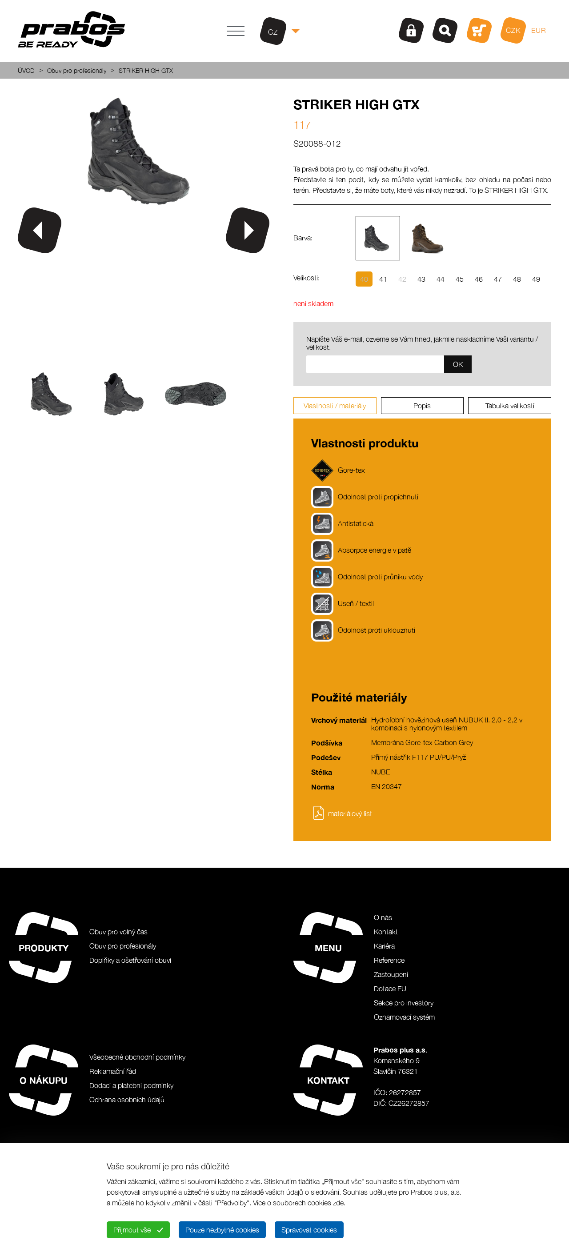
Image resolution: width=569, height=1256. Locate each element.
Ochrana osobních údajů (126, 1100)
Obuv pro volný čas (118, 932)
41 (383, 279)
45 (460, 279)
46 (479, 279)
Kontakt (386, 932)
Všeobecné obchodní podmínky (137, 1057)
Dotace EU (390, 989)
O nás (383, 917)
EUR (538, 30)
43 (421, 279)
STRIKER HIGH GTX (146, 70)
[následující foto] (247, 230)
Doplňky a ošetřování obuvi (130, 960)
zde (338, 1203)
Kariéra (384, 946)
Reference (389, 960)
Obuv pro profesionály (76, 70)
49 (536, 279)
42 (402, 279)
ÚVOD (26, 70)
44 (441, 279)
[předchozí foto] (39, 230)
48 (517, 279)
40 (364, 279)
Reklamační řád (112, 1071)
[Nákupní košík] (479, 30)
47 (498, 279)
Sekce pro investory (403, 1003)
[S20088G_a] (143, 203)
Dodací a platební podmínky (131, 1085)
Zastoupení (391, 974)
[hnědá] (427, 238)
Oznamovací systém (404, 1017)
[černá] (378, 238)
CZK (513, 30)
